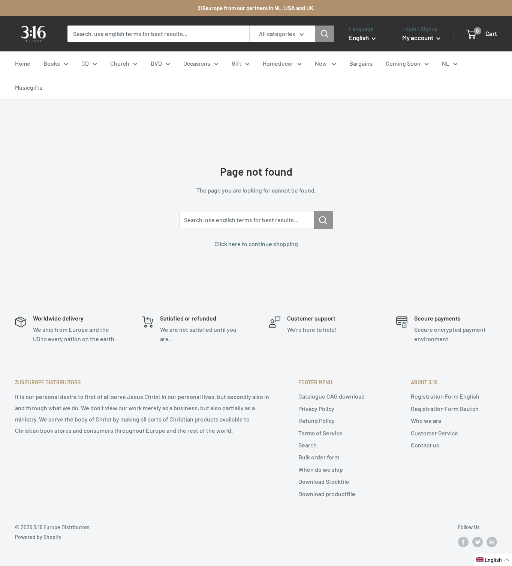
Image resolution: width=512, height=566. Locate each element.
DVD (156, 63)
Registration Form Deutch (445, 408)
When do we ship (320, 469)
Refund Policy (316, 420)
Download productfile (326, 493)
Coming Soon (403, 63)
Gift (236, 63)
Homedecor (278, 63)
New (321, 63)
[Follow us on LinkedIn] (492, 541)
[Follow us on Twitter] (477, 541)
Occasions (196, 63)
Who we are (426, 420)
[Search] (324, 34)
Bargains (361, 63)
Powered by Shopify (38, 537)
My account (418, 37)
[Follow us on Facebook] (463, 541)
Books (51, 63)
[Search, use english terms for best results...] (323, 220)
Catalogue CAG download (331, 396)
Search (307, 445)
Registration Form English (445, 396)
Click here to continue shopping (256, 243)
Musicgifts (28, 87)
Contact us (425, 445)
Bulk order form (318, 457)
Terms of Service (320, 433)
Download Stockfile (323, 481)
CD (85, 63)
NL (445, 63)
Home (22, 63)
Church (119, 63)
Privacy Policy (316, 408)
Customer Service (434, 433)
